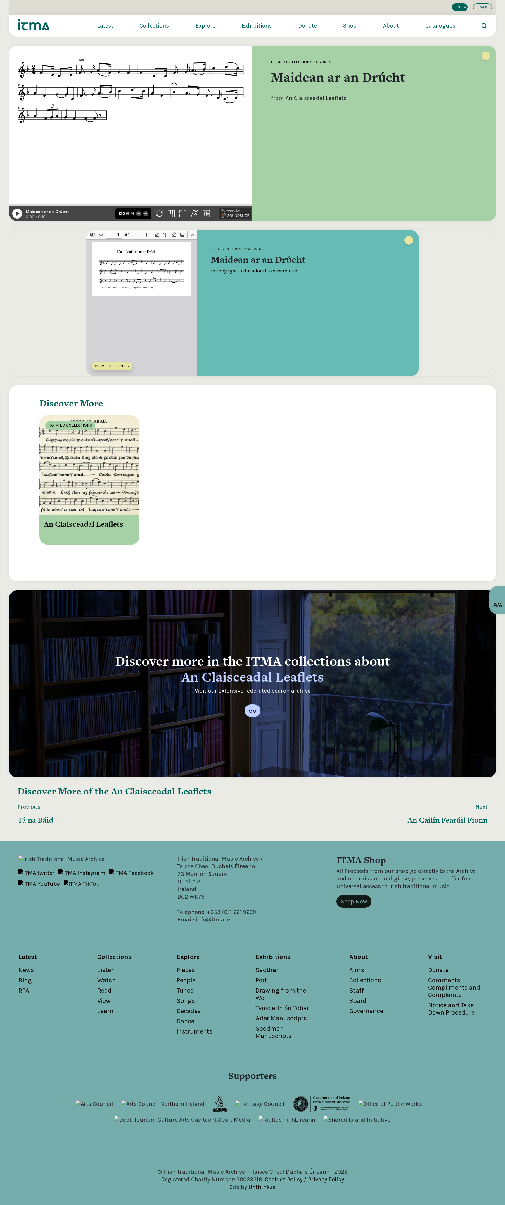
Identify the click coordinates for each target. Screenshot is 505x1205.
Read (104, 990)
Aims (356, 970)
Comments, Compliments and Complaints (454, 987)
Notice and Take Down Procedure (451, 1008)
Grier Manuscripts (281, 1018)
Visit (435, 957)
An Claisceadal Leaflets (161, 791)
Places (186, 970)
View (103, 1001)
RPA (23, 990)
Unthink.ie (262, 1187)
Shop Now (354, 901)
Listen (106, 970)
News (26, 970)
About (391, 25)
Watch (106, 980)
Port (261, 980)
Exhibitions (257, 25)
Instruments (194, 1031)
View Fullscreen (112, 365)
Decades (189, 1011)
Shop (350, 25)
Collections (154, 25)
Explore (205, 25)
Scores (323, 61)
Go (252, 710)
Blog (25, 980)
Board (357, 1001)
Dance (185, 1021)
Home (276, 61)
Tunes (185, 990)
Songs (186, 1001)
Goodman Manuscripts (273, 1032)
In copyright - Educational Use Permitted (254, 271)
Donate (307, 25)
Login (482, 7)
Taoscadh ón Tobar (282, 1008)
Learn (105, 1011)
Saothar (267, 970)
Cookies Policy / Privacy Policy (304, 1179)
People (186, 980)
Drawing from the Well (280, 994)
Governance (366, 1011)
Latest (105, 25)
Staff (356, 990)
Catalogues (440, 25)
